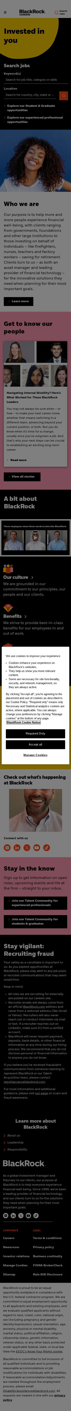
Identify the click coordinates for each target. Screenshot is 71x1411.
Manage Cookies (35, 755)
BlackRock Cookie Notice (23, 722)
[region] (35, 705)
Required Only (35, 733)
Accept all (35, 744)
